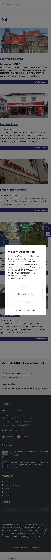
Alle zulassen (25, 286)
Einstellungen (25, 302)
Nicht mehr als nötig (25, 294)
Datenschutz (20, 310)
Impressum (31, 310)
